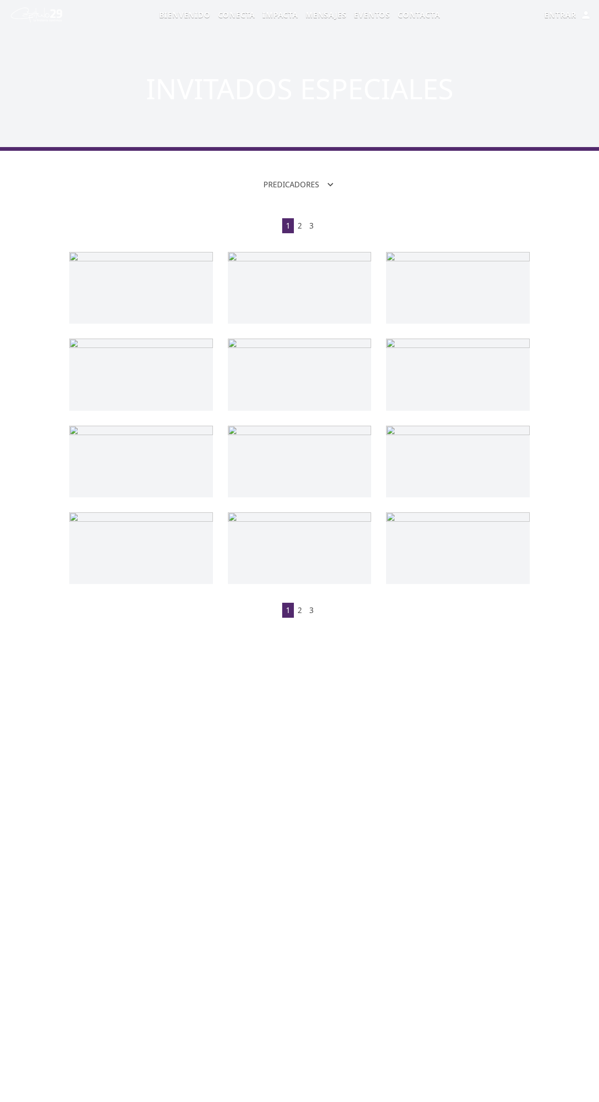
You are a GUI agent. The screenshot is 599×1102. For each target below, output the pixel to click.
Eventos (372, 15)
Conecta (237, 15)
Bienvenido (185, 15)
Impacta (280, 15)
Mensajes (326, 15)
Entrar (560, 15)
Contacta (419, 15)
